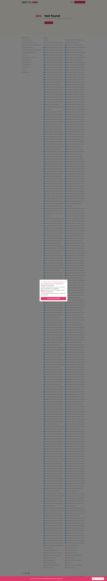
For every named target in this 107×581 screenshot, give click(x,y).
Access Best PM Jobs (53, 298)
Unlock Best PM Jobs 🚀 (98, 578)
